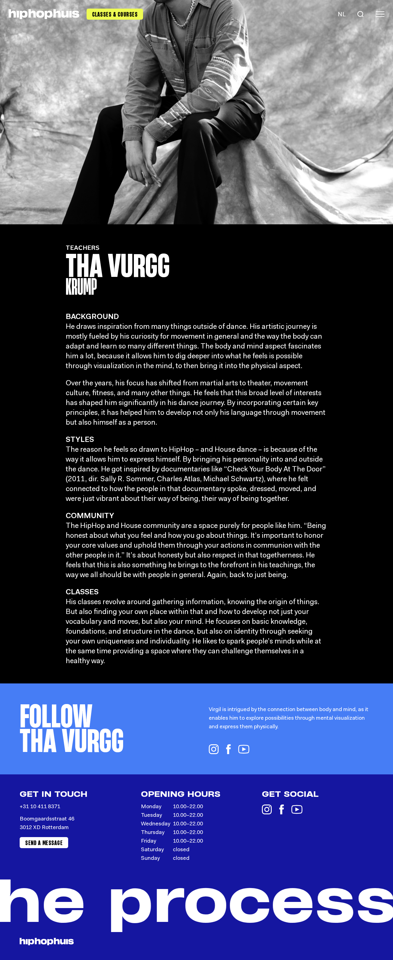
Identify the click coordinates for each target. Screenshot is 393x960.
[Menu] (380, 14)
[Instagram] (214, 749)
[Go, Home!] (44, 14)
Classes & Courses (115, 14)
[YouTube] (243, 749)
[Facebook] (228, 749)
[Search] (360, 14)
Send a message (44, 843)
